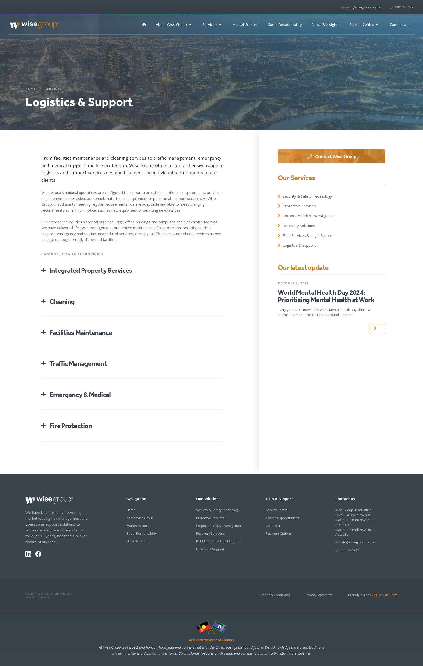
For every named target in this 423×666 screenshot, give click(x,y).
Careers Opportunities (282, 518)
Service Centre (277, 510)
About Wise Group (140, 518)
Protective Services (210, 518)
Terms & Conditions (275, 595)
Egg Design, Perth (385, 595)
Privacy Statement (319, 595)
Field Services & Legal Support (218, 541)
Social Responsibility (285, 24)
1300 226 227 (404, 7)
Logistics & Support (210, 549)
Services (53, 88)
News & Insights (326, 24)
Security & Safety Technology (217, 510)
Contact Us (399, 24)
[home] (34, 23)
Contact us (274, 525)
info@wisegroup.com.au (364, 7)
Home (30, 88)
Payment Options (279, 533)
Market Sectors (245, 24)
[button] (174, 24)
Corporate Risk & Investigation (218, 525)
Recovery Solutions (210, 533)
